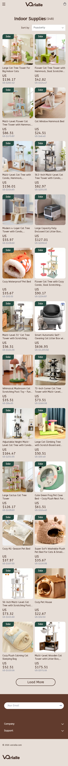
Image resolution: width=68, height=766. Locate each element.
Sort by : (25, 27)
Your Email (13, 705)
